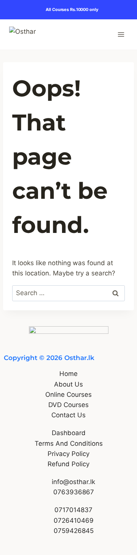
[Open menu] (121, 34)
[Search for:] (68, 293)
